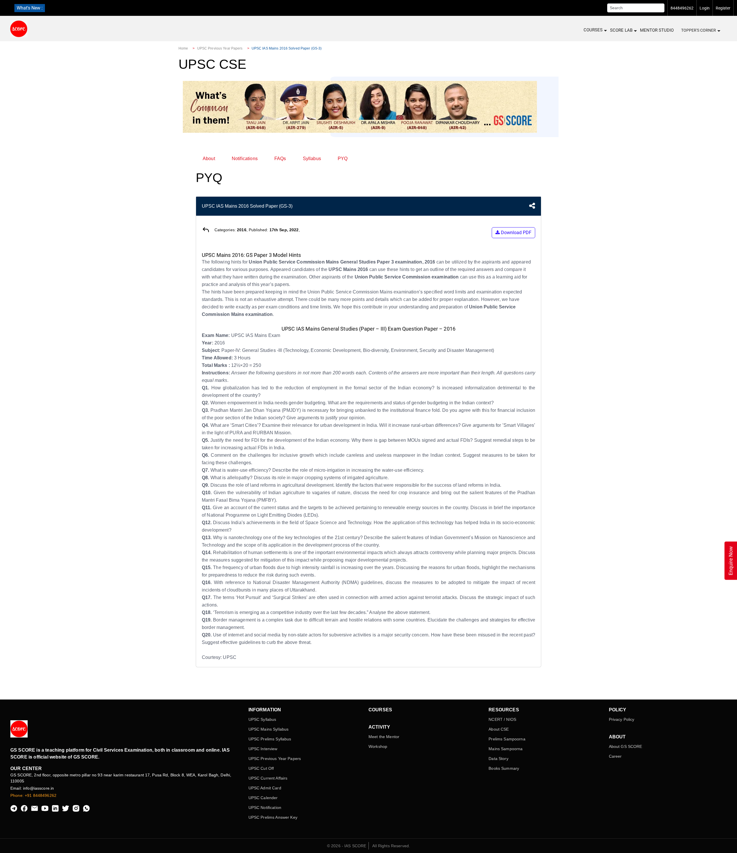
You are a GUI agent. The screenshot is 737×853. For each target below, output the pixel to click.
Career (615, 756)
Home (183, 48)
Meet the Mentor (383, 736)
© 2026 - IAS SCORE (346, 845)
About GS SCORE (625, 746)
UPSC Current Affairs (268, 778)
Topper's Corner (698, 30)
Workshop (377, 746)
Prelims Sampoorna (507, 739)
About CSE (499, 729)
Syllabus (312, 158)
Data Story (498, 758)
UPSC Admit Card (264, 788)
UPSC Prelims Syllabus (269, 739)
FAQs (280, 158)
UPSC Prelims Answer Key (272, 817)
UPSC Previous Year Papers (220, 48)
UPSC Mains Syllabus (268, 729)
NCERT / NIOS (502, 719)
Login (705, 8)
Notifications (245, 158)
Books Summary (504, 768)
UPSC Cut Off (261, 768)
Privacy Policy (622, 719)
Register (723, 8)
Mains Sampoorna (506, 748)
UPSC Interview (263, 748)
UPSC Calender (263, 797)
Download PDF (515, 232)
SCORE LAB (621, 30)
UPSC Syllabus (262, 719)
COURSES (593, 30)
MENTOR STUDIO (657, 30)
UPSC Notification (264, 807)
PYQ (342, 158)
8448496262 (682, 8)
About (209, 158)
